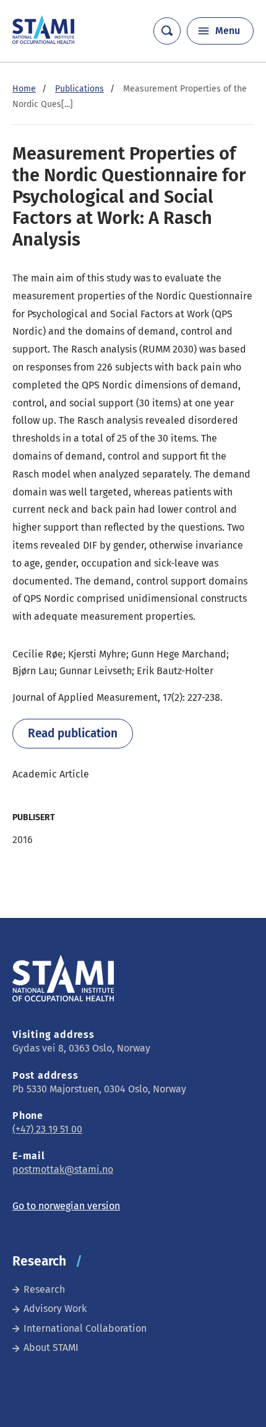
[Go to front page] (43, 40)
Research (44, 1289)
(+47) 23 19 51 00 (47, 1129)
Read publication (73, 733)
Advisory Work (55, 1308)
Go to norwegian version (66, 1206)
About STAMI (51, 1347)
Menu (227, 30)
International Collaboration (85, 1328)
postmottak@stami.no (62, 1169)
